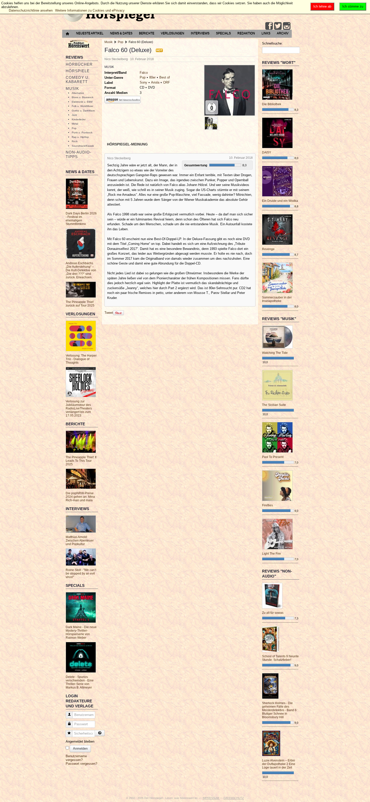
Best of (164, 77)
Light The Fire (271, 553)
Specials (223, 33)
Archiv (282, 33)
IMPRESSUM (211, 797)
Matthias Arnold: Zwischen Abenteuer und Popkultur (80, 540)
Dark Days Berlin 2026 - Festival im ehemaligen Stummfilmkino (81, 219)
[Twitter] (278, 26)
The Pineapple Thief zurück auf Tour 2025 (80, 303)
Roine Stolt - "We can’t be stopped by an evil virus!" (81, 573)
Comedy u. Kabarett (78, 79)
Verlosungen (172, 33)
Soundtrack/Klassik (83, 145)
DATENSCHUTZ (234, 797)
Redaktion (246, 33)
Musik (72, 88)
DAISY (266, 152)
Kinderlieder (79, 119)
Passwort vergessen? (81, 764)
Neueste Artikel (89, 33)
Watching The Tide (275, 353)
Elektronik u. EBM (82, 101)
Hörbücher (79, 64)
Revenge (268, 249)
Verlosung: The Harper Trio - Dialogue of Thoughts (81, 359)
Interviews (200, 33)
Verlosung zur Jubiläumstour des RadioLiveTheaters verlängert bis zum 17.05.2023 (79, 408)
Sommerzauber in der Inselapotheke (277, 299)
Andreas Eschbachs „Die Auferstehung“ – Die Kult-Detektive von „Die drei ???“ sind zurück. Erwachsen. (81, 270)
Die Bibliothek (271, 104)
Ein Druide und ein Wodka (280, 201)
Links (266, 33)
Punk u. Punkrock (82, 132)
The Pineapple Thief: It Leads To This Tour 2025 (81, 460)
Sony (143, 82)
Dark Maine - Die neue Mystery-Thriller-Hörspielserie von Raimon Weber (81, 632)
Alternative (78, 93)
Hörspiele (78, 71)
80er (152, 77)
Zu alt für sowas (272, 613)
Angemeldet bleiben (80, 741)
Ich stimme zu (352, 6)
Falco (144, 72)
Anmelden (80, 748)
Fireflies (267, 505)
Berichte (146, 33)
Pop (74, 128)
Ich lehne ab (322, 6)
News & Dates (121, 33)
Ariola (155, 82)
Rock (75, 141)
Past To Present (272, 457)
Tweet (108, 313)
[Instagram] (286, 26)
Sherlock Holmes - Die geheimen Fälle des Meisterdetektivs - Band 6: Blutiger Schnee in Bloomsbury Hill (279, 710)
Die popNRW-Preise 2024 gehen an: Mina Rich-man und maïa (80, 496)
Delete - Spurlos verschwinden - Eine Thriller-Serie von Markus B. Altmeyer (80, 682)
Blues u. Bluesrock (82, 97)
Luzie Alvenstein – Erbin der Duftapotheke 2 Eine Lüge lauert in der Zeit (278, 764)
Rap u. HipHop (80, 137)
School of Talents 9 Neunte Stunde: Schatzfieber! (280, 658)
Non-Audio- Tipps (78, 154)
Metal (75, 123)
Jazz (74, 114)
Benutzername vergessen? (76, 758)
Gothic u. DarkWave (83, 110)
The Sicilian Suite (274, 405)
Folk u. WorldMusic (82, 106)
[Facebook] (269, 26)
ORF (166, 82)
